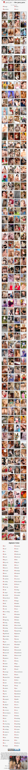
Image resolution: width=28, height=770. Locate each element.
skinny (23, 80)
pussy (4, 54)
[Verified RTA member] (17, 750)
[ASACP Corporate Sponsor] (11, 750)
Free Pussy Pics (14, 5)
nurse (10, 54)
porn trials (9, 765)
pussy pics (9, 2)
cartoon (4, 89)
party (17, 89)
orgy (23, 89)
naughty (11, 89)
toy (17, 80)
